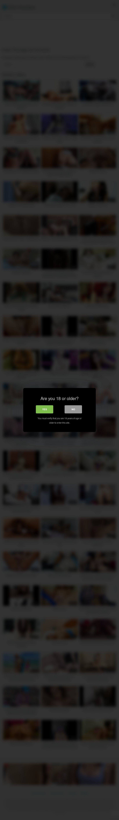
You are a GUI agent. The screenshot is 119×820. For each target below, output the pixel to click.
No (73, 409)
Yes (44, 409)
